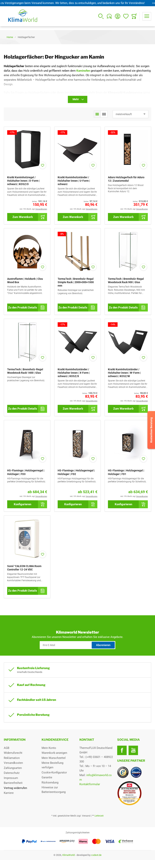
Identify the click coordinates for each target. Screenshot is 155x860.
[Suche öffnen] (101, 16)
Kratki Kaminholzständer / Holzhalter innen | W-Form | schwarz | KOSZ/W (124, 373)
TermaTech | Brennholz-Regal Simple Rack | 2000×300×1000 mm (76, 282)
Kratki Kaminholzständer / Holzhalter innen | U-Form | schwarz (74, 181)
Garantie (47, 777)
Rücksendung (50, 782)
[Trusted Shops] (123, 772)
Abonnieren (103, 645)
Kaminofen (83, 70)
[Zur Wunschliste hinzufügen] (42, 165)
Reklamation (12, 758)
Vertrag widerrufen (15, 788)
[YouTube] (133, 750)
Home (10, 37)
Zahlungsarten (13, 768)
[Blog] (109, 16)
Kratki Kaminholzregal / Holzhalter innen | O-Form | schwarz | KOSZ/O (23, 181)
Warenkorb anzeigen (54, 753)
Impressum (11, 778)
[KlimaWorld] (134, 792)
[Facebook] (122, 750)
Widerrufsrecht (13, 753)
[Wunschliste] (126, 16)
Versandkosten (13, 763)
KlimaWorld (68, 855)
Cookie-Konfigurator (54, 772)
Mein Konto (49, 748)
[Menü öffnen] (146, 16)
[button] (97, 114)
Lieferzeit (99, 815)
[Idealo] (136, 772)
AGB (6, 748)
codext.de (96, 855)
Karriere (9, 793)
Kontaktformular (89, 784)
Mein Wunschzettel (54, 758)
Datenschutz (11, 773)
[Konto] (117, 16)
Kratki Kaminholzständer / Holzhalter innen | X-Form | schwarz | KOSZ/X (74, 373)
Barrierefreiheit (13, 783)
